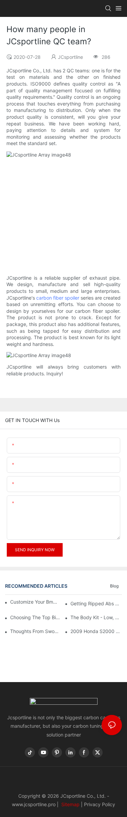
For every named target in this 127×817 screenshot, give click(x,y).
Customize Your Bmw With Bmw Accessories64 (35, 602)
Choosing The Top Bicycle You (36, 617)
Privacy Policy (99, 804)
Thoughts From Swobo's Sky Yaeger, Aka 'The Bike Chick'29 (36, 631)
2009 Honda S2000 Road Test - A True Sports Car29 (96, 631)
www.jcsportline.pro (34, 804)
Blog (114, 585)
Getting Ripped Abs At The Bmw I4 (96, 603)
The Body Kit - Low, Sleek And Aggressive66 (96, 617)
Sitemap (70, 804)
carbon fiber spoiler (57, 298)
